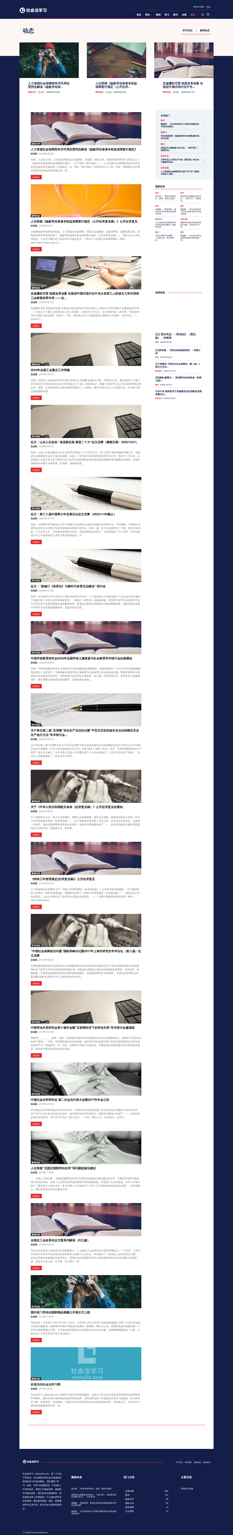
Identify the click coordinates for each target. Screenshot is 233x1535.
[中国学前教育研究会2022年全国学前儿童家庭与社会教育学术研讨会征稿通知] (86, 637)
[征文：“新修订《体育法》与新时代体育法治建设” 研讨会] (86, 565)
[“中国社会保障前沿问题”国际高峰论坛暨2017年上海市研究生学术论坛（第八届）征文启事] (86, 930)
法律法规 (165, 168)
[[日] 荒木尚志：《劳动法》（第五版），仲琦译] (178, 313)
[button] (202, 14)
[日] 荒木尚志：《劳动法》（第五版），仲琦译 (175, 336)
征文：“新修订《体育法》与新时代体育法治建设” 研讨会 (68, 586)
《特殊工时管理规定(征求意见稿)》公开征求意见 (63, 879)
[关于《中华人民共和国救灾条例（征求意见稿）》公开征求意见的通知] (86, 786)
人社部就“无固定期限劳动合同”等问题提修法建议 (63, 1168)
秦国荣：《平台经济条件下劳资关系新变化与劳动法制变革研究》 (93, 1512)
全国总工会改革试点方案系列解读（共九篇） (60, 1240)
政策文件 (32, 92)
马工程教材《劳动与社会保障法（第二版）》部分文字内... (178, 365)
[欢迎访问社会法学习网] (86, 1363)
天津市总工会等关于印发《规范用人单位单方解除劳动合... (180, 160)
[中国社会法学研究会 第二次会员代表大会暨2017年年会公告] (86, 1079)
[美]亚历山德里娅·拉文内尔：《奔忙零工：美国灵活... (180, 149)
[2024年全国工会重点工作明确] (86, 349)
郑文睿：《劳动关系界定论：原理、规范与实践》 (165, 197)
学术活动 (187, 30)
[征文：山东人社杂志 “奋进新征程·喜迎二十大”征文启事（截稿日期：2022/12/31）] (86, 421)
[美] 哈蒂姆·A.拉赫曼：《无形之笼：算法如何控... (164, 237)
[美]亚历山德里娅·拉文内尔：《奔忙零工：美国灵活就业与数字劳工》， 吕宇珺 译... (93, 1495)
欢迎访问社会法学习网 (45, 1384)
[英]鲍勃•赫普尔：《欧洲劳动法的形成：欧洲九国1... (178, 379)
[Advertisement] (178, 266)
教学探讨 (158, 371)
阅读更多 (36, 177)
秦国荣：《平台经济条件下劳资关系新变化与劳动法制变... (180, 125)
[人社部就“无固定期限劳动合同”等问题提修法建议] (86, 1147)
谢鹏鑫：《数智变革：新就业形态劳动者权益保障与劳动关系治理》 (93, 1503)
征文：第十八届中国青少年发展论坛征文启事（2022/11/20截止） (73, 514)
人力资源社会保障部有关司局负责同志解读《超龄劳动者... (49, 85)
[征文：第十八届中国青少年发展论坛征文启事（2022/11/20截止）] (86, 493)
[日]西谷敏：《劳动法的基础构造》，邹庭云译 (178, 351)
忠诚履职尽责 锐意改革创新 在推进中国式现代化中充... (183, 85)
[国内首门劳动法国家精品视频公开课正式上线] (86, 1291)
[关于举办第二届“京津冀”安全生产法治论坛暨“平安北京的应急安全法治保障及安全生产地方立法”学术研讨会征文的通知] (86, 709)
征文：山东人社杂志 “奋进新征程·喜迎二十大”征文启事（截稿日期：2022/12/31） (85, 442)
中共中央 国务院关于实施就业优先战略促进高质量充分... (178, 393)
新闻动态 (205, 30)
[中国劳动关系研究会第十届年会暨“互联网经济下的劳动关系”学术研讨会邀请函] (86, 1007)
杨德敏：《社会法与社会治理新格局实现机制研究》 (190, 237)
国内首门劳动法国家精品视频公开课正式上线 (60, 1312)
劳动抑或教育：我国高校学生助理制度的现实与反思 (180, 137)
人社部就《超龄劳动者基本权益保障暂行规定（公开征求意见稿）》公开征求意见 (84, 221)
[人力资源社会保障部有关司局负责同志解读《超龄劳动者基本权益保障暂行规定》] (49, 60)
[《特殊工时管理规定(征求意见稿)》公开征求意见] (86, 858)
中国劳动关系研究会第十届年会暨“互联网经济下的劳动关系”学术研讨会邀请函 (83, 1027)
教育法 (164, 132)
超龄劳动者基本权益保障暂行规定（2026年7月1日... (190, 224)
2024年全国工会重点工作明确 (50, 370)
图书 (163, 120)
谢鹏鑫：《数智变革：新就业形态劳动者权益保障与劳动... (165, 211)
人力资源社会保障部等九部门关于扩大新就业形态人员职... (180, 172)
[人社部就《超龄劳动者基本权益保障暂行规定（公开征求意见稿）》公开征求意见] (116, 60)
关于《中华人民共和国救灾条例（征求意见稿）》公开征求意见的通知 (77, 807)
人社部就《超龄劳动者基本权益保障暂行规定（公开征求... (116, 85)
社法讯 (41, 92)
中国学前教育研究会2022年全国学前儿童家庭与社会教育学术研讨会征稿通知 (81, 658)
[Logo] (48, 10)
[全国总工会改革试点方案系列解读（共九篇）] (86, 1219)
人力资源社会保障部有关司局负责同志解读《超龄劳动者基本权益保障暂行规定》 (84, 149)
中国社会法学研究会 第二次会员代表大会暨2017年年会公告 (70, 1099)
